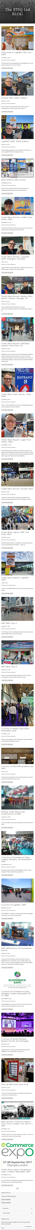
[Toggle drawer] (2, 2)
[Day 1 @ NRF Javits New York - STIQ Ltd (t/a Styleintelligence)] (17, 1070)
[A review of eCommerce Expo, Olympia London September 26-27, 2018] (17, 980)
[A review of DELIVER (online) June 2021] (17, 756)
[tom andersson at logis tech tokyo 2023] (17, 425)
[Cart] (33, 3)
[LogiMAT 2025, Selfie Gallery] (17, 127)
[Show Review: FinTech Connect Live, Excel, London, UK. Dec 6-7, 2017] (17, 1110)
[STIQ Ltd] (17, 2)
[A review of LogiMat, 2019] (17, 890)
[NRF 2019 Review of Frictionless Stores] (17, 934)
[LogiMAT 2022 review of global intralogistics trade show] (17, 563)
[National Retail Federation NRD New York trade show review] (17, 518)
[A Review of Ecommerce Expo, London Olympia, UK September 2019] (17, 843)
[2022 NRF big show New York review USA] (17, 609)
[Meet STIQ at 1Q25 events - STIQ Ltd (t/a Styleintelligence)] (17, 168)
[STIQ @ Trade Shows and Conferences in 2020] (17, 798)
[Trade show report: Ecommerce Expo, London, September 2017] (17, 1155)
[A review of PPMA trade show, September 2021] (17, 705)
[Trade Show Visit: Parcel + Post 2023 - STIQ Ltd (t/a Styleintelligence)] (17, 380)
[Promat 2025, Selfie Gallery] (17, 84)
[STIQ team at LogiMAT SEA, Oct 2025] (17, 38)
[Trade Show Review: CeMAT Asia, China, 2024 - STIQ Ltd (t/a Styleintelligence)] (17, 206)
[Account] (29, 3)
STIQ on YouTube (6, 1202)
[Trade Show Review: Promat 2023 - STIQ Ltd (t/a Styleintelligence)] (17, 474)
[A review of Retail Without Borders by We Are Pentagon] (17, 1025)
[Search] (5, 3)
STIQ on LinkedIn (5, 1199)
